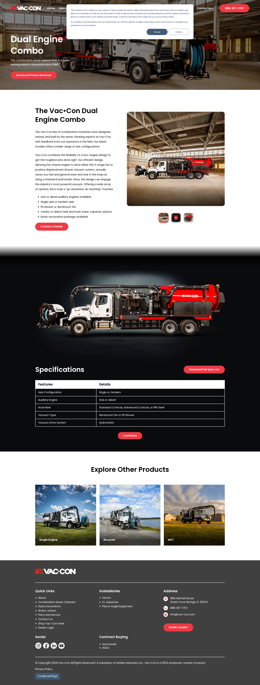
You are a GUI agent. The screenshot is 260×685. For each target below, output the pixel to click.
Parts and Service (49, 615)
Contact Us (204, 8)
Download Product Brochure (33, 75)
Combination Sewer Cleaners (57, 602)
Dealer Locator (178, 627)
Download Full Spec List (204, 369)
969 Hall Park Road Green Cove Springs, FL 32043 (189, 600)
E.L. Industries (110, 602)
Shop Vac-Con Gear (51, 623)
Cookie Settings (48, 676)
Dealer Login (46, 628)
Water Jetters (47, 610)
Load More (130, 435)
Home (51, 8)
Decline (179, 32)
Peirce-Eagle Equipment (117, 606)
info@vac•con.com (182, 614)
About (63, 8)
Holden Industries (127, 663)
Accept (157, 32)
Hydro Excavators (49, 606)
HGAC (106, 648)
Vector (106, 598)
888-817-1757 (234, 8)
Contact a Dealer (52, 226)
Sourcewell (109, 644)
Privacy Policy (43, 669)
